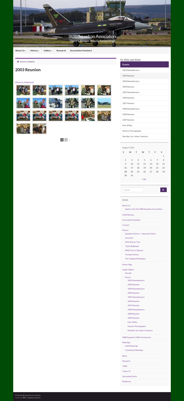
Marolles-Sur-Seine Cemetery (135, 136)
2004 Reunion (128, 87)
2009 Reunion (128, 120)
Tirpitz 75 (126, 371)
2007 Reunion (128, 103)
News (124, 356)
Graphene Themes (34, 398)
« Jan (144, 179)
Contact (125, 225)
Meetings (126, 342)
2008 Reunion (128, 114)
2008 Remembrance (130, 109)
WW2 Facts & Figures (134, 250)
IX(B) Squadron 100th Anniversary (136, 337)
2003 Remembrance (130, 70)
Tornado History (132, 254)
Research (61, 50)
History (34, 50)
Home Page (127, 264)
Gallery (47, 50)
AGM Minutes (128, 215)
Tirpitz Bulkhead (132, 246)
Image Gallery (128, 269)
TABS (124, 366)
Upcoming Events (129, 376)
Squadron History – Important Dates (140, 233)
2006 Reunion (128, 98)
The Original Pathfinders (135, 259)
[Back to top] (178, 395)
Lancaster (129, 238)
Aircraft (128, 273)
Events (32, 61)
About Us (20, 50)
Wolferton (126, 381)
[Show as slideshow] (24, 82)
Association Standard (81, 50)
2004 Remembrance (130, 81)
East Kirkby (127, 125)
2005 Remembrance (130, 92)
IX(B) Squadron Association (92, 36)
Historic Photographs (131, 131)
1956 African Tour (132, 242)
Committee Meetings (134, 350)
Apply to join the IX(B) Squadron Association (143, 209)
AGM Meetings (131, 346)
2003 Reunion (128, 76)
